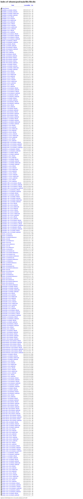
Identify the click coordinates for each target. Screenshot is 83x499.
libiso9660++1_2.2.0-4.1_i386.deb (9, 172)
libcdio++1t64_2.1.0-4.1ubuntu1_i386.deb (11, 445)
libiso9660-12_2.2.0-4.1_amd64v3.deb (10, 135)
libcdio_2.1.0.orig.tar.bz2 (7, 249)
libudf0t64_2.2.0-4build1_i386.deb (9, 10)
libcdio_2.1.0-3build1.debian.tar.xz (9, 262)
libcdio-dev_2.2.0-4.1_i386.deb (8, 367)
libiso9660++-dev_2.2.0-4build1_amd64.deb (11, 201)
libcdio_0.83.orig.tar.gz (7, 277)
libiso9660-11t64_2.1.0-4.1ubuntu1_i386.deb (11, 142)
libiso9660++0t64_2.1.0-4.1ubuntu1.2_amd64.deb (12, 188)
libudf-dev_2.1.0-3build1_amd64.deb (10, 99)
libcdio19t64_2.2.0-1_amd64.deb (9, 308)
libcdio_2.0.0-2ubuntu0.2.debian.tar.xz (10, 267)
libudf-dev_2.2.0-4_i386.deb (8, 71)
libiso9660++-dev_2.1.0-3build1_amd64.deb (11, 232)
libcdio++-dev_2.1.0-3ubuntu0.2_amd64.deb (11, 491)
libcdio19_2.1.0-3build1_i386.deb (9, 320)
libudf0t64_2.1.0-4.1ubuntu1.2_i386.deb (10, 37)
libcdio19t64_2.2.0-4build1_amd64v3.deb (11, 289)
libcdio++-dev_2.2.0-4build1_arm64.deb (10, 461)
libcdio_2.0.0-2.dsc (6, 269)
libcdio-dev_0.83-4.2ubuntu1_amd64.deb (10, 403)
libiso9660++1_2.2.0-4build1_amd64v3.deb (11, 162)
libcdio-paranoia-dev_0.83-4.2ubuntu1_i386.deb (12, 347)
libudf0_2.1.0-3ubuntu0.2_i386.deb (9, 40)
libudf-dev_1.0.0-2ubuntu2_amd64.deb (10, 110)
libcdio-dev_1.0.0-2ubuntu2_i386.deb (10, 398)
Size (32, 5)
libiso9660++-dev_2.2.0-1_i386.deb (9, 216)
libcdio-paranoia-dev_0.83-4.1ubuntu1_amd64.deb (12, 352)
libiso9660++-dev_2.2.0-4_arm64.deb (10, 205)
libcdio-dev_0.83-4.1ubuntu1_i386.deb (10, 405)
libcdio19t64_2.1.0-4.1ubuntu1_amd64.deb (11, 311)
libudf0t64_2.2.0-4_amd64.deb (8, 21)
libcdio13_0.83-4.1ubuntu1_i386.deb (10, 337)
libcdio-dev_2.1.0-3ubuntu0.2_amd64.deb (11, 386)
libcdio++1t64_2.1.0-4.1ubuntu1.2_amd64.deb (11, 450)
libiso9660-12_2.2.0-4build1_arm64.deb (10, 120)
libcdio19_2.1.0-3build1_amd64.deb (9, 322)
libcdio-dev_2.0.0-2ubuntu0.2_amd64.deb (11, 393)
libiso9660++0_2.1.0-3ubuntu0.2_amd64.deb (11, 191)
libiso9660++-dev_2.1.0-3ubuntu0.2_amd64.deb (12, 228)
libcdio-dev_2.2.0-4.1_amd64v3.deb (9, 371)
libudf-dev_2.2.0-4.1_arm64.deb (9, 79)
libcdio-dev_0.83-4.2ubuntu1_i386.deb (10, 401)
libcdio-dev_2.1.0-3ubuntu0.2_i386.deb (10, 384)
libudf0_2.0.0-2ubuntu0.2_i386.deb (9, 47)
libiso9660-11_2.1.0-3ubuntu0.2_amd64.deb (11, 150)
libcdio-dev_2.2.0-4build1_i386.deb (9, 354)
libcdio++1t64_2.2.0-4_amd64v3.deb (10, 432)
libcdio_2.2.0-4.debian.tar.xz (8, 240)
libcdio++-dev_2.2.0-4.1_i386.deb (9, 472)
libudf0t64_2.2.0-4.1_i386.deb (8, 23)
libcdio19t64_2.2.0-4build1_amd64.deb (10, 291)
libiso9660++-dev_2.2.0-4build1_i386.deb (11, 196)
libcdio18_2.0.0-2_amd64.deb (8, 328)
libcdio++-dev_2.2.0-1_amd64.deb (9, 481)
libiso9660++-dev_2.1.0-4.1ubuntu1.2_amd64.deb (12, 225)
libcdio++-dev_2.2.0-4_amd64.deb (9, 471)
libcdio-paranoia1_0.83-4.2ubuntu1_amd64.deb (12, 342)
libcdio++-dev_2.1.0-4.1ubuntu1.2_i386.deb (11, 486)
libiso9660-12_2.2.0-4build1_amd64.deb (10, 123)
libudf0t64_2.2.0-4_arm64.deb (8, 18)
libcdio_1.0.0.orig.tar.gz (7, 272)
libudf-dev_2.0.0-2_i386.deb (8, 105)
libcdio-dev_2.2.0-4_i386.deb (8, 361)
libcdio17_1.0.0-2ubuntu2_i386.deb (9, 330)
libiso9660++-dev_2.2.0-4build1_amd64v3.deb (12, 199)
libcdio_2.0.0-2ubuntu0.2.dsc (8, 266)
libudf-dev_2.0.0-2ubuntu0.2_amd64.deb (10, 103)
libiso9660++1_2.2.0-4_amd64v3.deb (10, 169)
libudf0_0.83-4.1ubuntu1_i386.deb (9, 60)
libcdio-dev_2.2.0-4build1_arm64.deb (10, 355)
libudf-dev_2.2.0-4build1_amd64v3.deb (10, 67)
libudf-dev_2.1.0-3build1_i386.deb (9, 98)
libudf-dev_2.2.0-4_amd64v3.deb (9, 74)
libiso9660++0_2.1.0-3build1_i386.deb (10, 193)
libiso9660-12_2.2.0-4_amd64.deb (9, 130)
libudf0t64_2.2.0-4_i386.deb (8, 16)
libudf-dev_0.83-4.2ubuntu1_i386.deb (10, 111)
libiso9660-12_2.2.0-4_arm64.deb (9, 127)
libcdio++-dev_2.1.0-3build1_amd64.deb (10, 494)
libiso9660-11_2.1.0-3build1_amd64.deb (10, 154)
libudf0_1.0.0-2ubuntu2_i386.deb (9, 54)
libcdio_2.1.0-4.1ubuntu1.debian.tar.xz (10, 252)
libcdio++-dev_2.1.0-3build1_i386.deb (10, 493)
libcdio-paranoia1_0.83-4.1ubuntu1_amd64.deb (12, 345)
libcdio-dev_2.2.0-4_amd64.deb (8, 366)
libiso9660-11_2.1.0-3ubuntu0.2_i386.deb (11, 149)
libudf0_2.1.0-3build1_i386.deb (8, 43)
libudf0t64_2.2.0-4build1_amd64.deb (10, 15)
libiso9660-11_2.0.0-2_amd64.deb (9, 157)
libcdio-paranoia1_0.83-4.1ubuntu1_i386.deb (11, 344)
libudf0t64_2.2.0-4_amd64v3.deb (9, 20)
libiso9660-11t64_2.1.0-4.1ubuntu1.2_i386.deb (12, 145)
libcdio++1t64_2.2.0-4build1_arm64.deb (10, 423)
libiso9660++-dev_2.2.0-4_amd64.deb (10, 208)
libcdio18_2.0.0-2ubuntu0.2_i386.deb (10, 323)
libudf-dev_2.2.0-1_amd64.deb (8, 86)
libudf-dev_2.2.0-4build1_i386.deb (9, 64)
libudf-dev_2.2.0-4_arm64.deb (8, 72)
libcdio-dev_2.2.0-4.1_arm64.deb (9, 369)
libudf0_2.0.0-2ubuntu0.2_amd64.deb (10, 49)
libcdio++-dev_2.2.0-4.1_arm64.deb (9, 474)
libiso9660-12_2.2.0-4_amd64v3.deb (9, 128)
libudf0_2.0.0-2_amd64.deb (8, 52)
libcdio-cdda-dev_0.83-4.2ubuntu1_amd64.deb (12, 416)
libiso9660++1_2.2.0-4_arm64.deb (9, 167)
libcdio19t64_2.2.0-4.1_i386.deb (9, 299)
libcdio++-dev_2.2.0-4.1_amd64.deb (9, 478)
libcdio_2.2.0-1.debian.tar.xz (8, 247)
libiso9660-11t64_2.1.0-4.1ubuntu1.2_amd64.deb (12, 147)
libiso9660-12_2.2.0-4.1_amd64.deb (9, 137)
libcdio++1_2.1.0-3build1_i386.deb (9, 455)
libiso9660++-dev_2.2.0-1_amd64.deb (10, 218)
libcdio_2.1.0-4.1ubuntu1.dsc (8, 250)
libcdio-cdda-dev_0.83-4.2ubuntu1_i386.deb (11, 415)
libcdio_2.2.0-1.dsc (6, 245)
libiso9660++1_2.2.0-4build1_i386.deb (10, 159)
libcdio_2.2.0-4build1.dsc (7, 235)
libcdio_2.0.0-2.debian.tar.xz (8, 271)
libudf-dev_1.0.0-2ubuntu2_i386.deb (9, 108)
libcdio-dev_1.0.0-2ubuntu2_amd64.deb (10, 400)
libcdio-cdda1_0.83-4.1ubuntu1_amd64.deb (11, 413)
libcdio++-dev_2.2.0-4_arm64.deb (9, 467)
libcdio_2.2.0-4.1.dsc (6, 242)
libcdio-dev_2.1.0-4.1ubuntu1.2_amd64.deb (11, 383)
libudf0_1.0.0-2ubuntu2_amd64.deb (9, 55)
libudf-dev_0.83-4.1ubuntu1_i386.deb (10, 115)
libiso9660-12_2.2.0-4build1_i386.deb (10, 118)
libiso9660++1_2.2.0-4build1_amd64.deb (10, 164)
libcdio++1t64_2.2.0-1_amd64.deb (9, 444)
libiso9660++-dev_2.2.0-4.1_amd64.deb (10, 215)
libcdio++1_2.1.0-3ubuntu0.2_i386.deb (10, 452)
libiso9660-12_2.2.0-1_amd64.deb (9, 140)
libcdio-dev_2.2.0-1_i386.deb (8, 374)
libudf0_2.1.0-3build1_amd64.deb (9, 45)
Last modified (27, 5)
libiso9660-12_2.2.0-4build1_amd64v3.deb (11, 121)
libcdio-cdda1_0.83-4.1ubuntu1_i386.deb (10, 411)
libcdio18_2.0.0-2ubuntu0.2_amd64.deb (10, 325)
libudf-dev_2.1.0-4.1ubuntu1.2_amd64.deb (11, 93)
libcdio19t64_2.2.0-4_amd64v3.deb (9, 296)
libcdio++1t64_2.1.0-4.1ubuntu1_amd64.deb (11, 447)
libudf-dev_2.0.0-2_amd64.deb (8, 106)
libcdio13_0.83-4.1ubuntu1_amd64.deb (10, 338)
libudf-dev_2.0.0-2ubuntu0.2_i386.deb (10, 101)
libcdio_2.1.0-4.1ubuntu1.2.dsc (8, 254)
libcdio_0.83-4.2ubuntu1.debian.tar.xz (10, 281)
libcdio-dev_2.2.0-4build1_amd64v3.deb (10, 357)
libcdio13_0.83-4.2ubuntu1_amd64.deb (10, 335)
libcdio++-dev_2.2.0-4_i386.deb (9, 466)
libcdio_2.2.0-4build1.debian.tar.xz (9, 237)
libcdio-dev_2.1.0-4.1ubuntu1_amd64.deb (11, 379)
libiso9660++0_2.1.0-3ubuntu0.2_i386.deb (11, 189)
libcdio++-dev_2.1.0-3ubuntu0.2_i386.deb (11, 489)
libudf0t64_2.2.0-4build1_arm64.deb (9, 11)
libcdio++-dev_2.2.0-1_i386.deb (9, 479)
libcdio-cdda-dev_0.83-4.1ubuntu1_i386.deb (11, 418)
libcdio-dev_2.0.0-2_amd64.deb (8, 396)
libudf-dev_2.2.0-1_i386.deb (8, 84)
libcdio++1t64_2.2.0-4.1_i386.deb (9, 435)
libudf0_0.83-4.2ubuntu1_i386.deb (9, 57)
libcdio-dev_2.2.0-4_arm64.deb (8, 362)
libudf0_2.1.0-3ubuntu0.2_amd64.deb (10, 42)
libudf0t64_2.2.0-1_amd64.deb (8, 32)
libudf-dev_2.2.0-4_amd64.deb (8, 76)
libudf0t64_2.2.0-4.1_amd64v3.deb (9, 27)
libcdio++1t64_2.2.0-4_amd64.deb (9, 433)
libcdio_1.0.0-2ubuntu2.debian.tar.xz (9, 276)
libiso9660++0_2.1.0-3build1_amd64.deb (10, 194)
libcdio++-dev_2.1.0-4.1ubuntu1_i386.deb (11, 483)
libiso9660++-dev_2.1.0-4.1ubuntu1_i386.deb (11, 220)
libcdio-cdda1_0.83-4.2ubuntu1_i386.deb (10, 408)
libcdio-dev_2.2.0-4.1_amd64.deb (9, 372)
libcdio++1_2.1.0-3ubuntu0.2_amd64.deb (10, 454)
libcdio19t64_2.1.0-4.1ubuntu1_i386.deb (10, 310)
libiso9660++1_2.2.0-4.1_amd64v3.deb (10, 176)
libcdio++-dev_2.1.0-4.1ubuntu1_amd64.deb (11, 484)
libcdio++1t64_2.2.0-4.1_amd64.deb (9, 440)
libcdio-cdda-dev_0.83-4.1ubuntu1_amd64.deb (12, 420)
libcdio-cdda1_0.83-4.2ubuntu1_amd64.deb (11, 410)
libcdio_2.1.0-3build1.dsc (7, 260)
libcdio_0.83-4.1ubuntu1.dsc (8, 283)
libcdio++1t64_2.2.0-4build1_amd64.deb (10, 427)
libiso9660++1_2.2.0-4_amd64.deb (9, 171)
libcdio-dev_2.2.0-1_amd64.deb (8, 376)
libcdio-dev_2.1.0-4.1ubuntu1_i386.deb (10, 377)
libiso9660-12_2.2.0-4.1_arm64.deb (9, 133)
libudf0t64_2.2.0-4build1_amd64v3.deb (10, 13)
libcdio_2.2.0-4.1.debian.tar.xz (8, 244)
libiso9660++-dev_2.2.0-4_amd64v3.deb (10, 206)
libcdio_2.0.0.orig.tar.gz (7, 264)
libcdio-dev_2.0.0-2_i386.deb (8, 394)
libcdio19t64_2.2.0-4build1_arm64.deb (10, 288)
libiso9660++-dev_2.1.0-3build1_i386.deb (11, 230)
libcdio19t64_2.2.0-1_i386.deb (8, 306)
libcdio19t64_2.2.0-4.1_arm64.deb (9, 301)
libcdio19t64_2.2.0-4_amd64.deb (9, 298)
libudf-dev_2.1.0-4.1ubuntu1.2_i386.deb (10, 91)
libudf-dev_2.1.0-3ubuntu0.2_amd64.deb (10, 96)
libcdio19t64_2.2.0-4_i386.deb (8, 293)
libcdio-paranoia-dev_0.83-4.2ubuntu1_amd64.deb (12, 349)
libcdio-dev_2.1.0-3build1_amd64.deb (10, 389)
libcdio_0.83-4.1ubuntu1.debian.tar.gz (10, 284)
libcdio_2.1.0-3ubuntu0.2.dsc (8, 257)
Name (12, 5)
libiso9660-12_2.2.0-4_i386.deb (8, 125)
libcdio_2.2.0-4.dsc (6, 238)
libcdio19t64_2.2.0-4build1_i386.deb (10, 286)
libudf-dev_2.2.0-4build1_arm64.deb (9, 66)
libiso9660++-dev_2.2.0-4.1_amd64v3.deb (11, 213)
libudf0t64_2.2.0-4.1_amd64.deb (9, 28)
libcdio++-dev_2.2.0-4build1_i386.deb (10, 459)
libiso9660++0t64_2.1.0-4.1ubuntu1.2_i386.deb (12, 186)
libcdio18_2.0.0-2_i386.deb (8, 327)
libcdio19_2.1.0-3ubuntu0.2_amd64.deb (10, 318)
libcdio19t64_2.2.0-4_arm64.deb (9, 294)
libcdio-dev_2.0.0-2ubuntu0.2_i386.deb (10, 391)
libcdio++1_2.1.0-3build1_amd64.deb (10, 457)
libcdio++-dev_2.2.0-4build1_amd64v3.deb (11, 462)
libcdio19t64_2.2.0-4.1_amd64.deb (9, 305)
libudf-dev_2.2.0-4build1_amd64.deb (10, 69)
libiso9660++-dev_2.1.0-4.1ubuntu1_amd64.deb (12, 222)
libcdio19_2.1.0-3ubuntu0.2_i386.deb (10, 316)
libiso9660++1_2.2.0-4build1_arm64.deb (10, 160)
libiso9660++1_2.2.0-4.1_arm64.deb (9, 174)
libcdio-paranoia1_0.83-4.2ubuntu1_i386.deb (11, 340)
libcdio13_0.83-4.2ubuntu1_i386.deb (10, 333)
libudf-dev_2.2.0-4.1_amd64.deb (9, 82)
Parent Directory (5, 8)
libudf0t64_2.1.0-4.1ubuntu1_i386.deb (10, 33)
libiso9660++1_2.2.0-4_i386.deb (9, 166)
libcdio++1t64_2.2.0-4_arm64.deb (9, 430)
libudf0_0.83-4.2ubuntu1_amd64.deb (10, 59)
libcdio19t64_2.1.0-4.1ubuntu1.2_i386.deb (11, 313)
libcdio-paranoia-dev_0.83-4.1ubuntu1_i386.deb (12, 350)
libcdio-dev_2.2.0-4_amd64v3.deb (9, 364)
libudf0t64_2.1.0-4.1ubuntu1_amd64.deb (10, 35)
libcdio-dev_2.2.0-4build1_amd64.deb (10, 359)
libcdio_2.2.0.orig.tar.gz (7, 233)
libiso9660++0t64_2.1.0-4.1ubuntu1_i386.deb (11, 183)
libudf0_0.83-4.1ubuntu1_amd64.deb (10, 62)
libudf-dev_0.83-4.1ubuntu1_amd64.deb (10, 116)
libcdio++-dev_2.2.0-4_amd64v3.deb (10, 469)
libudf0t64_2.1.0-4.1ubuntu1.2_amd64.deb (11, 38)
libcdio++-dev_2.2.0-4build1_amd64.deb (10, 464)
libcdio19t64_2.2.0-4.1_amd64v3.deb (10, 303)
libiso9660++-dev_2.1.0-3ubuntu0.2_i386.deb (11, 227)
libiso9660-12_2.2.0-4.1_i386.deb (9, 132)
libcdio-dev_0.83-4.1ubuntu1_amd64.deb (10, 406)
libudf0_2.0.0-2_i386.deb (7, 50)
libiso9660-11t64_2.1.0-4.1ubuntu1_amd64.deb (12, 144)
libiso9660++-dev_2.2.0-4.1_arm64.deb (10, 211)
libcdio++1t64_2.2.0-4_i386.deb (9, 428)
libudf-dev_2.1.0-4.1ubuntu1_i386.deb (10, 88)
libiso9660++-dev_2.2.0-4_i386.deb (9, 203)
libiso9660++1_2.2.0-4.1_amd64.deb (10, 177)
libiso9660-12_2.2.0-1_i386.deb (8, 138)
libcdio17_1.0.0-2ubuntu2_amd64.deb (10, 332)
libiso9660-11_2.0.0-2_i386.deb (8, 155)
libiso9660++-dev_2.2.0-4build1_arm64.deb (11, 198)
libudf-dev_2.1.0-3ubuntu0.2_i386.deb (10, 94)
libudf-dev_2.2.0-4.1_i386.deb (8, 77)
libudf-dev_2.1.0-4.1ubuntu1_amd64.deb (10, 89)
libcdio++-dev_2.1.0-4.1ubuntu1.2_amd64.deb (11, 488)
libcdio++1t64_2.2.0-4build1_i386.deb (10, 422)
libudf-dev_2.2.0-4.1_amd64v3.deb (9, 81)
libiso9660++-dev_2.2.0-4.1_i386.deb (10, 210)
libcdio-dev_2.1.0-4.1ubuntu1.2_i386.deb (10, 381)
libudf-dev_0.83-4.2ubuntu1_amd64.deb (10, 113)
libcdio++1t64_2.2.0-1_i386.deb (9, 442)
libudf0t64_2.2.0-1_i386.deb (8, 30)
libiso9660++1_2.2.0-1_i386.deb (9, 179)
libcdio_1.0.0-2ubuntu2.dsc (7, 274)
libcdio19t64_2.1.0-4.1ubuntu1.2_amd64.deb (11, 315)
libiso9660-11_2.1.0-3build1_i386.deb (10, 152)
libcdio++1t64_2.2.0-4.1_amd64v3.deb (10, 439)
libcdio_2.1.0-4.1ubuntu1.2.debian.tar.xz (10, 255)
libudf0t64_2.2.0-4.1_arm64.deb (9, 25)
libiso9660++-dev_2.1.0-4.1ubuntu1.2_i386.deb (12, 223)
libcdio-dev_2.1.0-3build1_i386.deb (9, 388)
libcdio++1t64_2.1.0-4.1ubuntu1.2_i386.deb (11, 449)
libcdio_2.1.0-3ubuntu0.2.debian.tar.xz (10, 259)
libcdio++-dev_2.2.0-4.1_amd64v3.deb (10, 476)
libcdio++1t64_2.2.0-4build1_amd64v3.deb (11, 425)
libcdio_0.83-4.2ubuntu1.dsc (8, 279)
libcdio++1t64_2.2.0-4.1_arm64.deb (9, 437)
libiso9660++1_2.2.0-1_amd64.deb (9, 181)
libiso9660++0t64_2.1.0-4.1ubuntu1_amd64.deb (12, 184)
